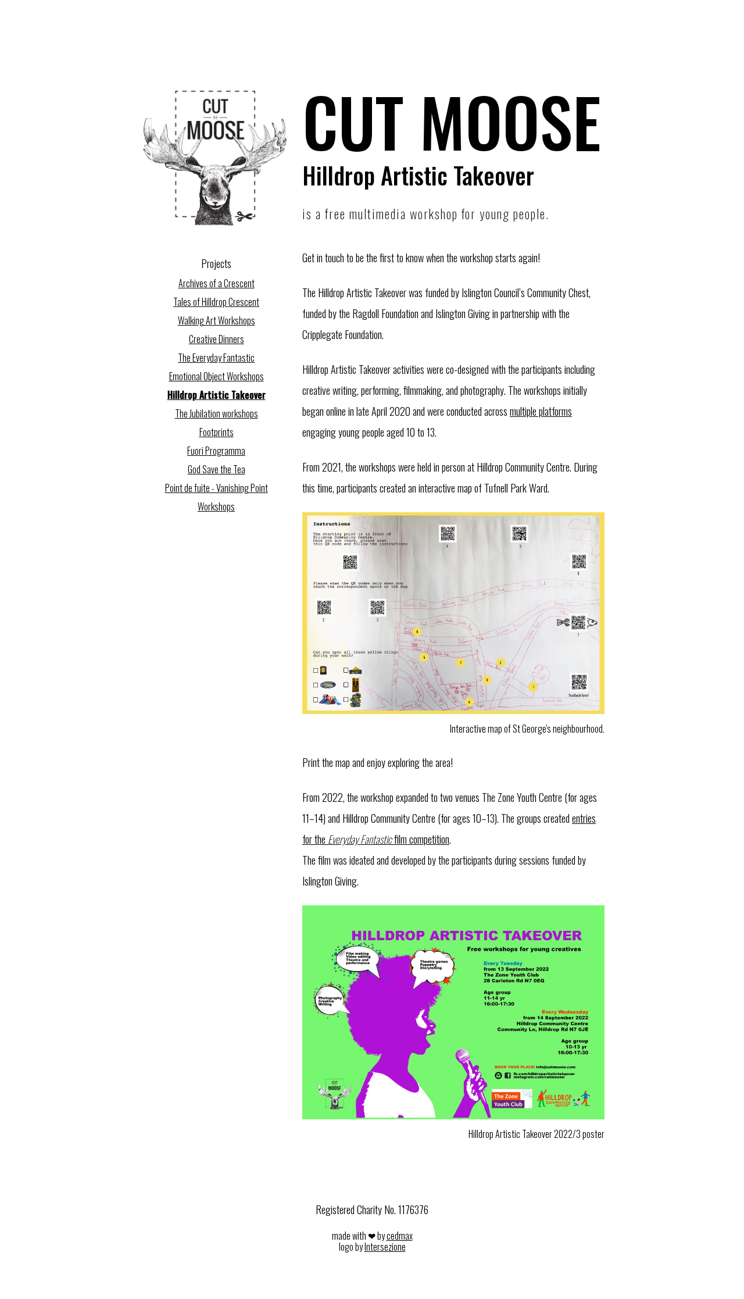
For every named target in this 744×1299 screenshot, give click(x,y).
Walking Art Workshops (216, 320)
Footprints (216, 432)
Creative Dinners (216, 339)
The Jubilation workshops (216, 413)
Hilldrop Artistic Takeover (216, 395)
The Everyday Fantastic (216, 358)
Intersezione (385, 1247)
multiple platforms (541, 411)
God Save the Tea (216, 469)
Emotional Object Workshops (216, 376)
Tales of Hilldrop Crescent (216, 302)
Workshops (216, 506)
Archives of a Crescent (216, 283)
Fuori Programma (216, 451)
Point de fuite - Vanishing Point (216, 488)
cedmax (400, 1236)
